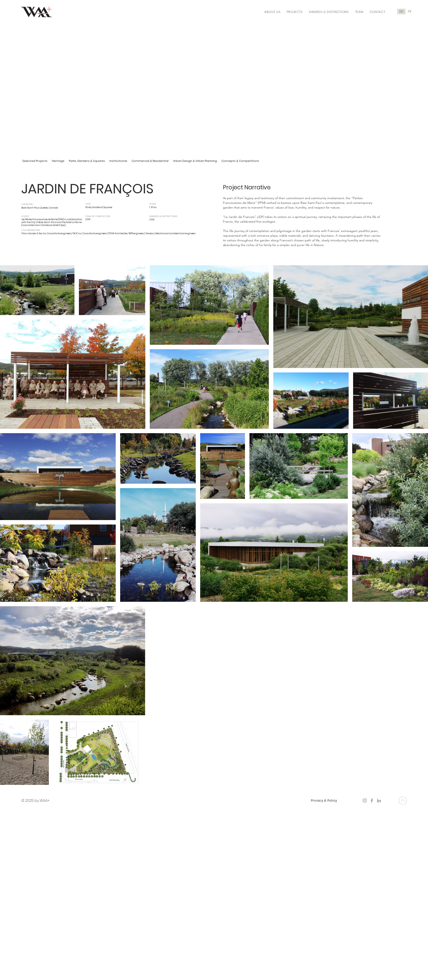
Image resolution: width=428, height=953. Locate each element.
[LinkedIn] (379, 800)
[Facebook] (371, 800)
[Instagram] (364, 800)
